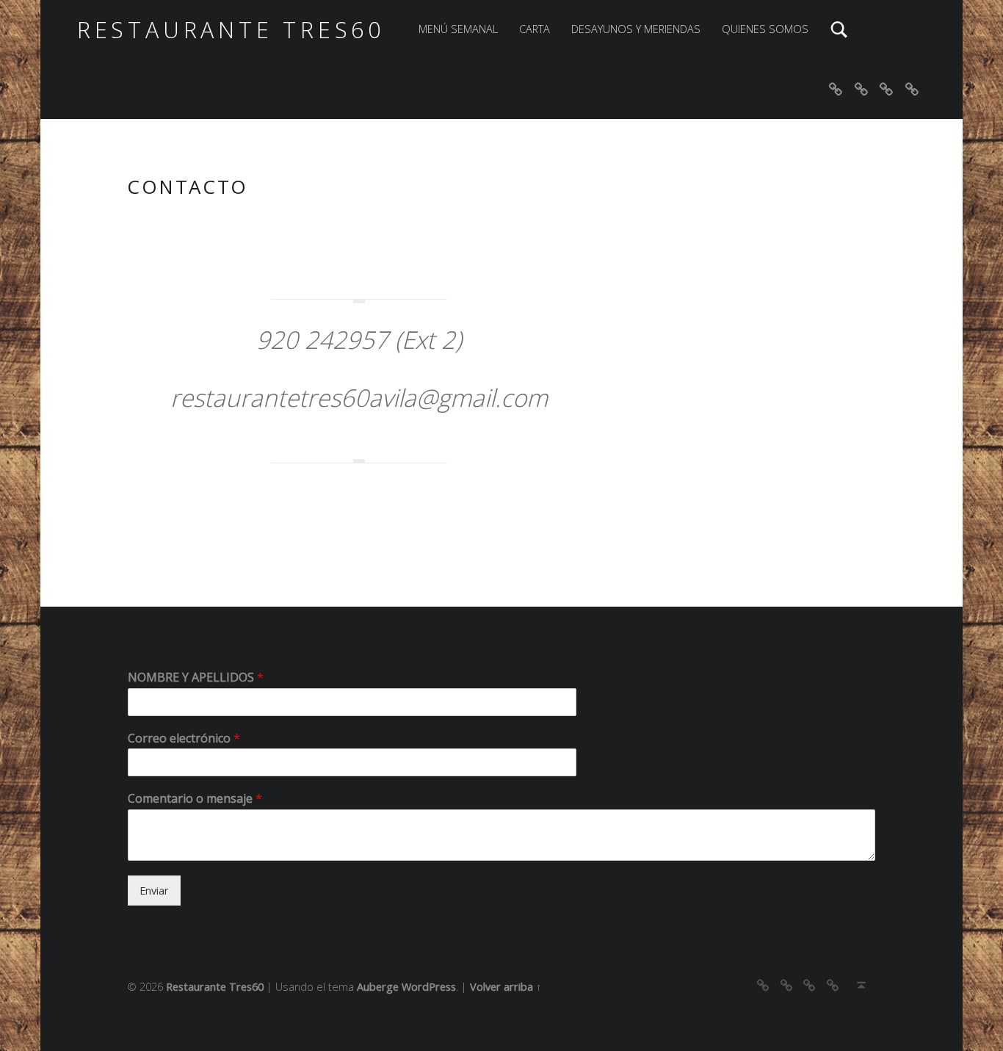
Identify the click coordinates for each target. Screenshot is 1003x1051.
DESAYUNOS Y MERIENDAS (635, 29)
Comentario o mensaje (195, 798)
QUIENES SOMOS (765, 29)
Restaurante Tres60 (231, 30)
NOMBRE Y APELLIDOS (196, 677)
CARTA (534, 29)
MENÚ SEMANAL (458, 29)
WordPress (429, 987)
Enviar (154, 890)
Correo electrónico (184, 738)
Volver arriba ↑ (505, 987)
